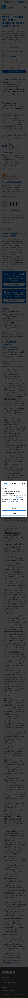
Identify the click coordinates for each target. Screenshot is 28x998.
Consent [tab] (5, 483)
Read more (19, 497)
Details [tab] (14, 483)
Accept (14, 508)
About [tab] (23, 483)
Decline (14, 513)
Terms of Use (15, 501)
